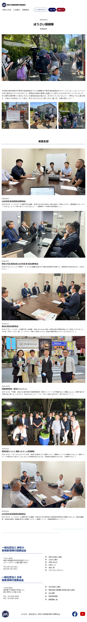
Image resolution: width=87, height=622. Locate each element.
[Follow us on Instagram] (82, 614)
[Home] (14, 5)
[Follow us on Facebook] (74, 614)
